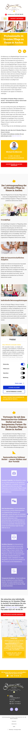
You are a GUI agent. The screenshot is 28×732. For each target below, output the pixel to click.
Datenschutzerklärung (11, 643)
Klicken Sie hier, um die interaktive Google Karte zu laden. (14, 654)
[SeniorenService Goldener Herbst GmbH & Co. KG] (14, 8)
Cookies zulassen (14, 387)
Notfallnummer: (15, 14)
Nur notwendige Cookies (14, 391)
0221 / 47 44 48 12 (15, 156)
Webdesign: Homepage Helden (15, 729)
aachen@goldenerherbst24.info (16, 158)
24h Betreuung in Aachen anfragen (14, 164)
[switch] (23, 369)
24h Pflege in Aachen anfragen (13, 614)
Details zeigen (18, 383)
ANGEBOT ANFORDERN (16, 18)
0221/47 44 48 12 (16, 136)
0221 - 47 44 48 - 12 (15, 675)
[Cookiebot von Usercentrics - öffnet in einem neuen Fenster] (9, 340)
